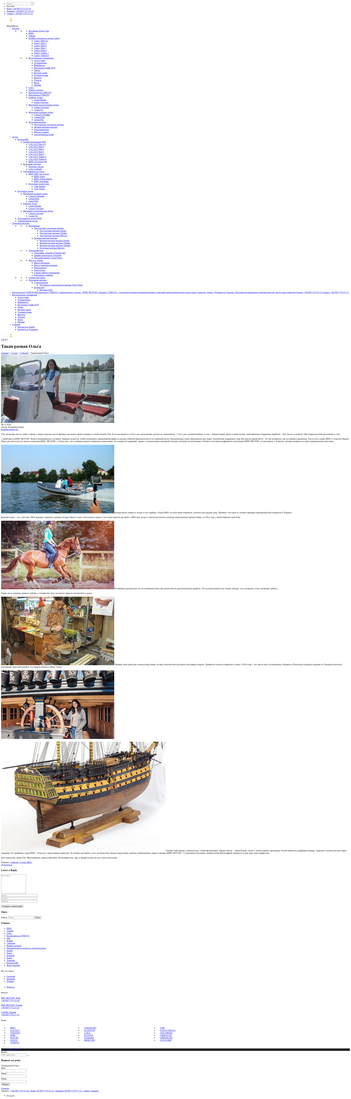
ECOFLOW (89, 1030)
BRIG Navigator (41, 181)
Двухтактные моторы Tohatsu (53, 233)
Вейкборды (39, 65)
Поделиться (6, 865)
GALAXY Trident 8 (37, 159)
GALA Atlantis (35, 169)
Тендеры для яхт (36, 166)
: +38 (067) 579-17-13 (20, 13)
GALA (87, 1033)
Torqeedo (11, 960)
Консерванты (40, 268)
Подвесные (39, 287)
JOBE (12, 1035)
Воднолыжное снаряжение (41, 58)
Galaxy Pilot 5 (40, 43)
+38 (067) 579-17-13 (10, 1015)
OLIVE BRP (166, 1040)
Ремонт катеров (36, 90)
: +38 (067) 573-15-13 (20, 11)
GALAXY (15, 1030)
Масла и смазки (41, 132)
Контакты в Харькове (28, 329)
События (11, 943)
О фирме (16, 324)
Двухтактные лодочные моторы (49, 124)
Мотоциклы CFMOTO (39, 95)
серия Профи (40, 100)
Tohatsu (32, 36)
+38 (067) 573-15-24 (10, 1000)
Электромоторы (41, 129)
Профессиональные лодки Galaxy (44, 38)
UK (3, 339)
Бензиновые (34, 226)
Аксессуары (39, 60)
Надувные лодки (25, 191)
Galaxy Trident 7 (41, 53)
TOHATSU (15, 1033)
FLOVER (88, 1035)
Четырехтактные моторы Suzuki (54, 240)
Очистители (39, 270)
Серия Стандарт (41, 107)
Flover (9, 953)
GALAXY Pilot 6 (36, 147)
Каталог (16, 28)
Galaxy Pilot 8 (40, 50)
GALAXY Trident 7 (37, 157)
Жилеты (38, 78)
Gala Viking (39, 189)
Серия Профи (35, 206)
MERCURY (89, 1040)
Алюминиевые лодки (28, 221)
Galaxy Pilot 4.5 (41, 41)
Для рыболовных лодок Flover (48, 258)
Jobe (9, 938)
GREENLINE (166, 1038)
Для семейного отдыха (33, 171)
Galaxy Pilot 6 (40, 46)
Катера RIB (23, 139)
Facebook (11, 976)
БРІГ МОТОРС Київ (10, 998)
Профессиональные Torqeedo (47, 255)
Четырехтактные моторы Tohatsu (54, 243)
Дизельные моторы (37, 280)
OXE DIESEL (166, 1033)
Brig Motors (13, 1049)
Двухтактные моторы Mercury (53, 236)
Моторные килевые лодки (41, 112)
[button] (12, 26)
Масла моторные (42, 263)
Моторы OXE (45, 290)
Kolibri (10, 941)
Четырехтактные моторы (45, 127)
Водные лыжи (40, 73)
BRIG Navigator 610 (38, 162)
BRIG (31, 33)
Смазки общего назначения (47, 273)
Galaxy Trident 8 (41, 55)
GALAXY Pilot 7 (36, 152)
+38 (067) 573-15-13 (10, 1007)
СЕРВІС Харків (8, 1012)
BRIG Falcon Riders (43, 179)
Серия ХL (38, 110)
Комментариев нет (10, 429)
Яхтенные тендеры (32, 164)
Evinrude (11, 955)
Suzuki (10, 950)
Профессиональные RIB (34, 142)
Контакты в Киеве (26, 327)
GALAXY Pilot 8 (36, 154)
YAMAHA (89, 1038)
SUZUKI (14, 1038)
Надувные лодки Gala (39, 31)
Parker (9, 958)
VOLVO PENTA (168, 1030)
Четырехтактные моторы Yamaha (54, 245)
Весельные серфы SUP (44, 68)
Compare (5, 1088)
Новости (11, 987)
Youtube (10, 981)
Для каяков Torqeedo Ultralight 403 (50, 253)
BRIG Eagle (39, 176)
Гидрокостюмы (41, 75)
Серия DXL (39, 117)
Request (5, 1084)
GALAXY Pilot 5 (36, 149)
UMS (162, 1028)
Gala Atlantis (39, 186)
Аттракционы (40, 63)
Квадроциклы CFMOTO (40, 92)
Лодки (15, 137)
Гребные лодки (36, 97)
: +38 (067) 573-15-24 (19, 9)
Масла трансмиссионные (45, 265)
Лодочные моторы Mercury (52, 248)
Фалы (36, 83)
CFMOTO (14, 1043)
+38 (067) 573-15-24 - (23, 1091)
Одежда (37, 80)
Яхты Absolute (13, 965)
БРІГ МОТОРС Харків (11, 1005)
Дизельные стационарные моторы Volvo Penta (61, 285)
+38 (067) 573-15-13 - (49, 1091)
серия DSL (39, 120)
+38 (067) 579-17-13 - (80, 1091)
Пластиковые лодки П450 (30, 218)
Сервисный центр (37, 277)
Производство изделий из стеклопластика (26, 948)
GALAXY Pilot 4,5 (37, 144)
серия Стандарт (41, 102)
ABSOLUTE (166, 1035)
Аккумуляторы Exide (44, 134)
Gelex (31, 87)
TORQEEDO (90, 1028)
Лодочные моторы (37, 122)
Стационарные (41, 282)
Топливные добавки (43, 275)
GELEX (14, 1040)
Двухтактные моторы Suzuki (52, 231)
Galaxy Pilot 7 (40, 48)
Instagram (11, 979)
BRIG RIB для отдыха (39, 174)
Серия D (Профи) (42, 115)
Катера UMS (12, 963)
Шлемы (37, 85)
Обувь (37, 70)
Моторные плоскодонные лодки (44, 105)
